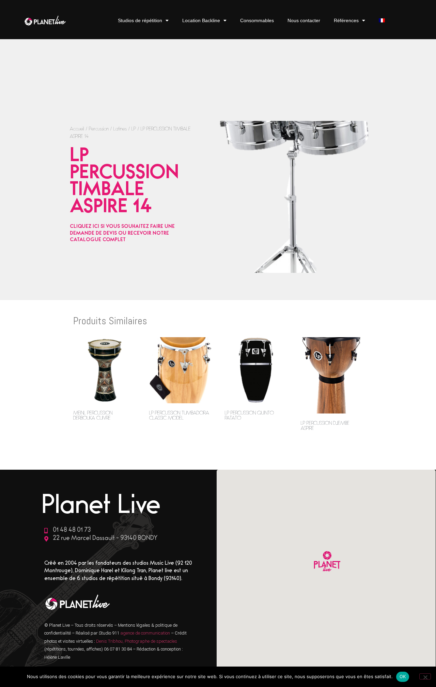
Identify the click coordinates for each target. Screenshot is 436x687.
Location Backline (201, 20)
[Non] (425, 676)
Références (346, 20)
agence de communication (145, 633)
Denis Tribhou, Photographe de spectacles (136, 641)
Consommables (257, 20)
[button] (326, 562)
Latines (120, 129)
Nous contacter (303, 20)
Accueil (77, 129)
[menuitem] (382, 20)
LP (133, 129)
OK (403, 676)
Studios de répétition (140, 20)
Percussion (99, 129)
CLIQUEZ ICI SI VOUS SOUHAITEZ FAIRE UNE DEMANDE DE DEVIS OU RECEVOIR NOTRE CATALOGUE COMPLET (122, 234)
